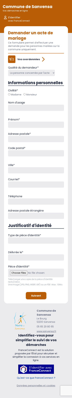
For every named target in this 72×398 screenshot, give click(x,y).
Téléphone (15, 196)
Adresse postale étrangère (26, 211)
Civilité (13, 90)
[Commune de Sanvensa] (20, 320)
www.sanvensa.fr (46, 331)
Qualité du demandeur (23, 68)
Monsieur (31, 94)
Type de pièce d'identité (24, 235)
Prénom (14, 119)
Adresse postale (19, 134)
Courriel (14, 179)
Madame (16, 94)
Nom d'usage (16, 102)
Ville (11, 165)
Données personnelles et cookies (36, 385)
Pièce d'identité (18, 266)
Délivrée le (15, 252)
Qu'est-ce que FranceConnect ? (36, 378)
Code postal (16, 148)
